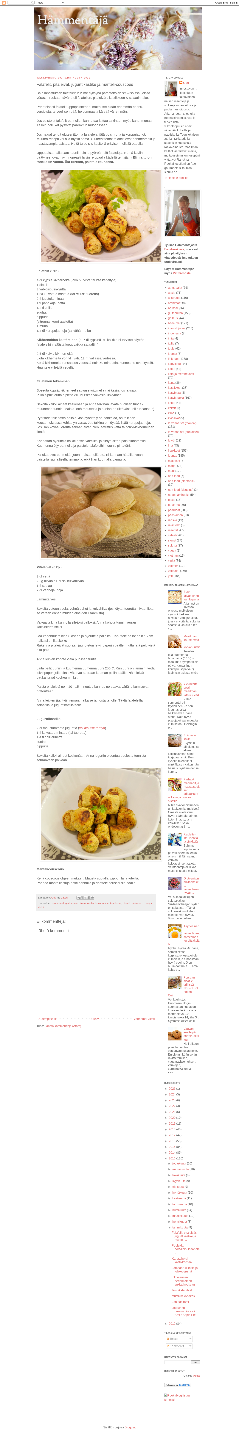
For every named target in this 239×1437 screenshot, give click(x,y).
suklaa (172, 545)
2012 (172, 1323)
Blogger (130, 1427)
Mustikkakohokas (183, 1296)
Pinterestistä (182, 273)
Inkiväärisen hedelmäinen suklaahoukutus (183, 1281)
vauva (172, 550)
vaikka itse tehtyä (92, 728)
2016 (172, 1141)
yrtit (170, 575)
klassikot (174, 418)
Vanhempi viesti (144, 1018)
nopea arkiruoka (179, 494)
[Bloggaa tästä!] (82, 898)
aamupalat (175, 287)
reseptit (148, 902)
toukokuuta (180, 1204)
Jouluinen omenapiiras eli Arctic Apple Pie (184, 1311)
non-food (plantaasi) (181, 481)
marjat (172, 465)
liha (170, 445)
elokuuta (178, 1186)
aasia (171, 292)
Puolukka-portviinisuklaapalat (186, 1249)
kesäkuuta (179, 1198)
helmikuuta (180, 1221)
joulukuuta (179, 1163)
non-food (174, 476)
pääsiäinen (175, 515)
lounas (172, 455)
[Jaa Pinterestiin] (92, 898)
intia (171, 338)
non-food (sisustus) (180, 489)
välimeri (173, 565)
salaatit (173, 535)
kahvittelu (174, 363)
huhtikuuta (179, 1210)
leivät (127, 902)
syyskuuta (179, 1181)
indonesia (174, 333)
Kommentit (176, 1346)
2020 (172, 1117)
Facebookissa (174, 249)
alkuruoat (174, 297)
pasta (171, 499)
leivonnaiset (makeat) (182, 423)
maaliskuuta (180, 1215)
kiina (171, 413)
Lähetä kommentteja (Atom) (63, 1026)
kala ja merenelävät (181, 373)
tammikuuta (180, 1227)
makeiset (174, 460)
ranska (172, 520)
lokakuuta (179, 1175)
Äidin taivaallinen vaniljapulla (191, 596)
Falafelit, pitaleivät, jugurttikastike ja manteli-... (184, 1236)
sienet (172, 540)
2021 (172, 1112)
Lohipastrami (180, 1301)
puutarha (174, 504)
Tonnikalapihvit (182, 1290)
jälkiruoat (174, 358)
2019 (172, 1123)
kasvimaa (174, 392)
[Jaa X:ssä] (85, 898)
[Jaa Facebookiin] (89, 898)
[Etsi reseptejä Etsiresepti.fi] (182, 1399)
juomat (172, 353)
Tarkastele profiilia (176, 177)
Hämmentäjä (72, 21)
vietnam (173, 555)
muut (171, 470)
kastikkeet (174, 387)
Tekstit (173, 1338)
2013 (172, 1158)
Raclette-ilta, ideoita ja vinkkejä (191, 838)
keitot (171, 402)
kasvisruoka (87, 902)
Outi (54, 897)
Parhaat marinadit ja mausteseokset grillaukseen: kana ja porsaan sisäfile (184, 790)
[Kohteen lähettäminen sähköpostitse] (78, 898)
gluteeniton (71, 902)
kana (171, 382)
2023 (172, 1100)
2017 (172, 1135)
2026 (172, 1088)
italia (171, 343)
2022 (172, 1106)
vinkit (41, 907)
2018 (172, 1129)
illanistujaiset (176, 328)
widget (196, 1375)
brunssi (173, 308)
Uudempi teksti (47, 1018)
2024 (172, 1094)
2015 (172, 1146)
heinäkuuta (180, 1192)
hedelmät (174, 323)
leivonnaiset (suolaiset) (108, 902)
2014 (172, 1152)
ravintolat (174, 525)
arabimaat (58, 902)
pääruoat (137, 902)
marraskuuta (181, 1169)
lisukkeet (174, 450)
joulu (171, 348)
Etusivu (95, 1018)
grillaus (173, 318)
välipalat (173, 570)
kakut (171, 368)
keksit (172, 408)
